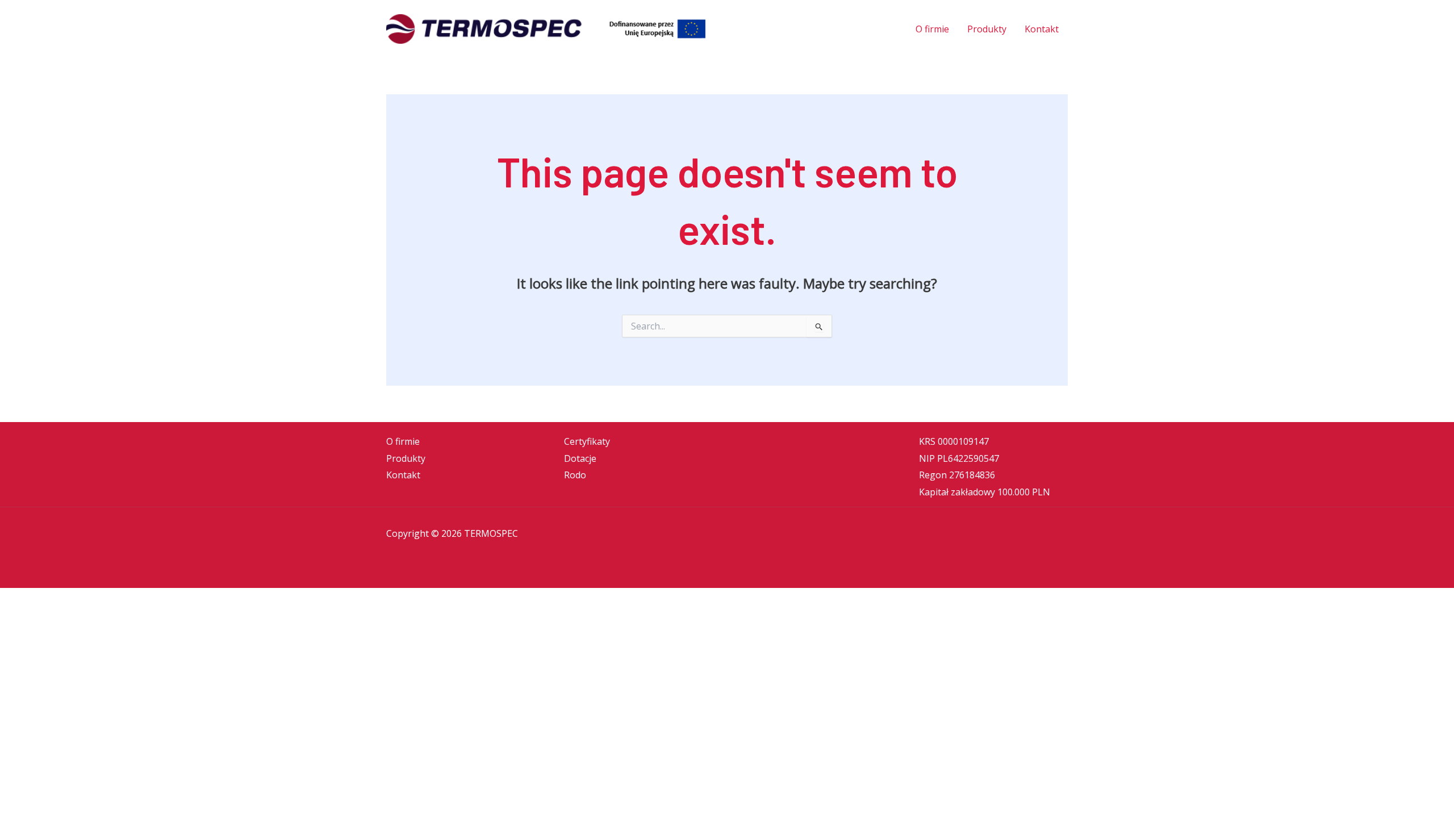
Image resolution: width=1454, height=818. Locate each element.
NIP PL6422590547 (959, 458)
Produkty (405, 458)
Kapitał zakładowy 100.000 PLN (984, 492)
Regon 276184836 (957, 475)
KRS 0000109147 (954, 441)
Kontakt (403, 475)
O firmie (403, 441)
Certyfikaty (587, 441)
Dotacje (580, 458)
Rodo (575, 475)
